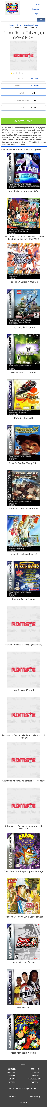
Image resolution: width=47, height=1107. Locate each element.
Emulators (36, 9)
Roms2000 (19, 1089)
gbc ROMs (35, 1069)
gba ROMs (12, 1069)
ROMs (38, 4)
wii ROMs (34, 1082)
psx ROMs (35, 1076)
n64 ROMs (12, 1079)
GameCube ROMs (35, 1079)
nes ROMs (35, 1072)
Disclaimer (12, 1097)
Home (11, 25)
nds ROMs (12, 1076)
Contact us (24, 1102)
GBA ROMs (34, 78)
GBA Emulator (34, 86)
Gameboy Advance (31, 25)
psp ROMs (12, 1082)
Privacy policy (35, 1097)
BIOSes (38, 14)
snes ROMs (11, 1072)
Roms (19, 25)
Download (24, 121)
